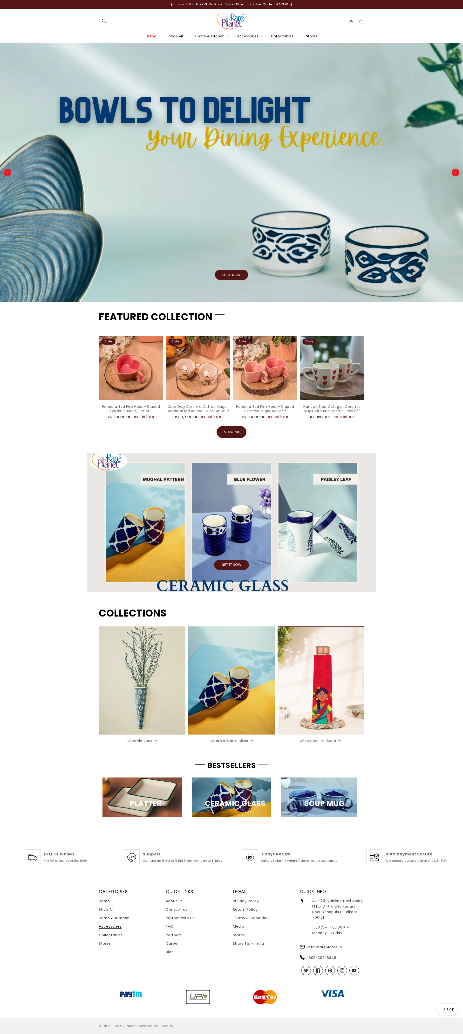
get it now (231, 564)
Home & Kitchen (114, 918)
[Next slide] (455, 172)
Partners (174, 935)
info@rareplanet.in (324, 947)
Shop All (106, 909)
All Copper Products (318, 741)
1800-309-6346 (321, 957)
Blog (170, 952)
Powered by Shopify (155, 1026)
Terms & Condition (251, 918)
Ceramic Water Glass (228, 741)
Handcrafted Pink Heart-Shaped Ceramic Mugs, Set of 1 (131, 408)
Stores (105, 943)
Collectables (111, 935)
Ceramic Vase (139, 741)
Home (104, 901)
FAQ (169, 926)
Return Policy (245, 909)
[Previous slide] (7, 172)
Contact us (176, 909)
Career (172, 943)
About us (174, 901)
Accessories (110, 926)
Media (238, 926)
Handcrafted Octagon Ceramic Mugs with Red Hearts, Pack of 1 (332, 408)
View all (231, 432)
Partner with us (180, 918)
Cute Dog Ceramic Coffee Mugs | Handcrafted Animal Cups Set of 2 (198, 408)
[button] (104, 21)
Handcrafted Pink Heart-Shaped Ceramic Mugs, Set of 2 (265, 408)
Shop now (231, 274)
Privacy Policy (246, 901)
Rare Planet (124, 1026)
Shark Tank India (248, 943)
